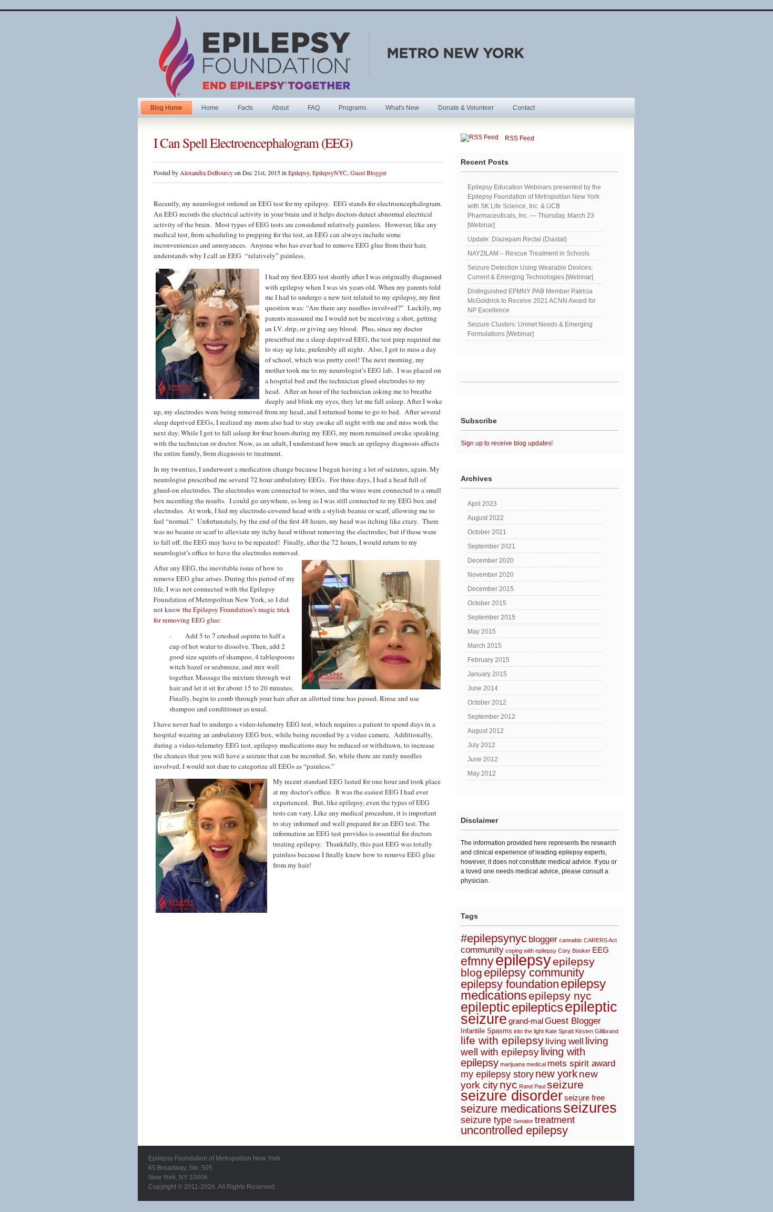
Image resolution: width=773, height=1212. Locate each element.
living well (564, 1041)
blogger (542, 939)
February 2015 (488, 660)
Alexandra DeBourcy (206, 172)
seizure (565, 1084)
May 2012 (481, 773)
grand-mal (525, 1021)
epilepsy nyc (560, 996)
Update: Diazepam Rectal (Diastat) (517, 239)
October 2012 (486, 702)
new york (556, 1073)
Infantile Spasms (486, 1031)
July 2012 (481, 745)
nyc (508, 1084)
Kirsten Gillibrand (596, 1031)
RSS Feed (516, 138)
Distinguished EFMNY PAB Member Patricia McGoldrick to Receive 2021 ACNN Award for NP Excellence (531, 301)
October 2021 (486, 532)
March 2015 (484, 645)
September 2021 (491, 546)
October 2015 (486, 603)
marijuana (512, 1064)
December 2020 (490, 560)
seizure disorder (512, 1096)
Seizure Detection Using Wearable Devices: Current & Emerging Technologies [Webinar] (530, 272)
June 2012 (482, 759)
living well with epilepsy (534, 1046)
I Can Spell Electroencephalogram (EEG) (253, 142)
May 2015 (481, 631)
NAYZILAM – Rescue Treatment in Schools (528, 253)
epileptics (537, 1007)
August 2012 (485, 731)
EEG (600, 950)
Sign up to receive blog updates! (507, 443)
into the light (529, 1031)
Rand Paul (532, 1086)
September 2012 (491, 716)
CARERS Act (600, 940)
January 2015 (487, 674)
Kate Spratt (559, 1031)
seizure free (584, 1098)
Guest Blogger (368, 172)
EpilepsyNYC (329, 172)
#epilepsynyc (494, 938)
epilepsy (523, 960)
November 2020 (490, 574)
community (482, 949)
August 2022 (485, 518)
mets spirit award (581, 1063)
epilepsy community (534, 972)
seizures (590, 1108)
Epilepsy (298, 172)
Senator (523, 1121)
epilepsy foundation (510, 984)
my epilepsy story (497, 1074)
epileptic (485, 1007)
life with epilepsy (502, 1040)
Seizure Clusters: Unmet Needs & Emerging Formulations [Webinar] (530, 329)
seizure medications (511, 1108)
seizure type (486, 1120)
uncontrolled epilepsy (514, 1130)
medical (536, 1064)
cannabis (570, 940)
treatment (555, 1120)
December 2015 (490, 589)
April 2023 (482, 503)
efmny (477, 961)
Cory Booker (574, 951)
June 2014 (482, 688)
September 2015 (491, 617)
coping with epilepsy (530, 951)
